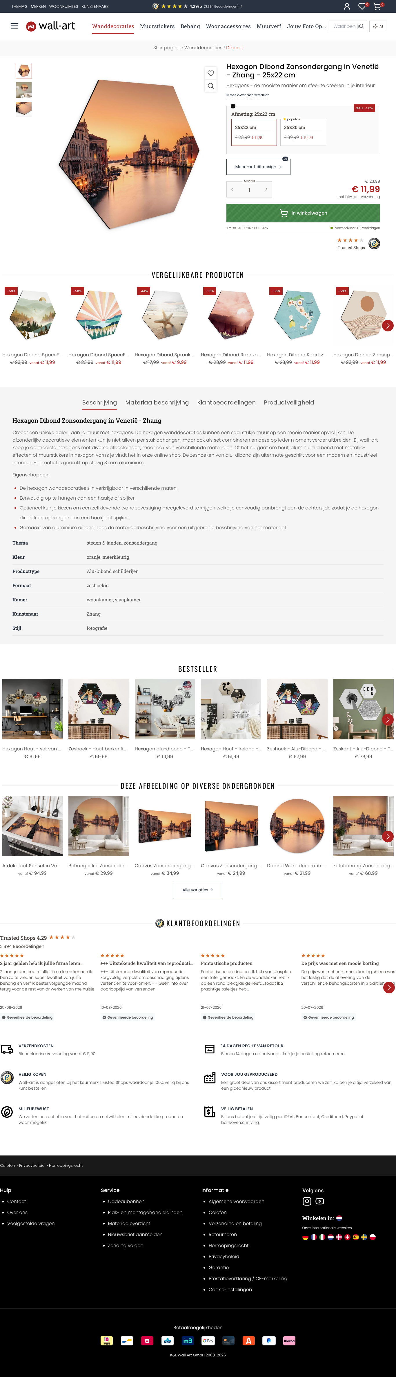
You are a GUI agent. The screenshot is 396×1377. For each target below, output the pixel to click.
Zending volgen (125, 1245)
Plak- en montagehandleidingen (145, 1212)
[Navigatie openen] (14, 26)
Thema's (19, 6)
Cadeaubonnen (126, 1201)
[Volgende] (388, 325)
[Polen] (373, 1237)
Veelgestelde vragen (31, 1223)
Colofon (7, 1165)
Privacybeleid (32, 1165)
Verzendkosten (36, 1046)
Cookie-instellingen (230, 1289)
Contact (16, 1201)
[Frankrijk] (314, 1237)
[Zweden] (364, 1237)
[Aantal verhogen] (266, 189)
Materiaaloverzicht (129, 1223)
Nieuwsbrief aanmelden (135, 1234)
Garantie (219, 1267)
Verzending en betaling (235, 1223)
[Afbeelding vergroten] (211, 85)
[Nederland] (331, 1237)
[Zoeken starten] (361, 26)
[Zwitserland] (347, 1237)
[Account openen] (347, 6)
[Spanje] (356, 1237)
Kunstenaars (95, 6)
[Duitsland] (305, 1237)
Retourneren (223, 1234)
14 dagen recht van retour (252, 1046)
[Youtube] (319, 1201)
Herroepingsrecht (66, 1165)
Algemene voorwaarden (236, 1201)
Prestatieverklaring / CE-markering (248, 1278)
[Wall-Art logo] (50, 26)
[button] (129, 155)
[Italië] (322, 1237)
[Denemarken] (339, 1237)
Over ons (17, 1212)
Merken (38, 6)
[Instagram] (307, 1201)
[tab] (99, 402)
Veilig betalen (237, 1109)
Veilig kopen (32, 1074)
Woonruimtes (63, 6)
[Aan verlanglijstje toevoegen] (211, 73)
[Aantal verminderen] (232, 189)
